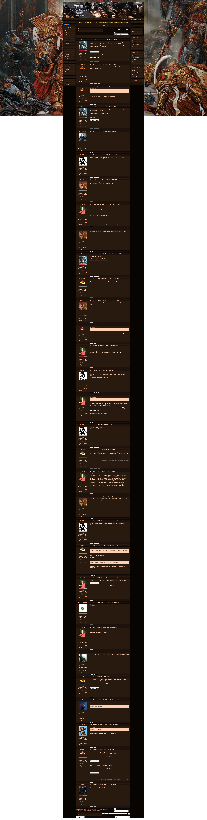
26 (117, 652)
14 (117, 345)
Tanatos (82, 64)
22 (117, 545)
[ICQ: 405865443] (97, 61)
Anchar (83, 724)
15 (117, 370)
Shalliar (83, 86)
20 (117, 496)
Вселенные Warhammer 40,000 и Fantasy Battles (95, 32)
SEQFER (82, 154)
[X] (69, 24)
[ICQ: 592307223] (99, 83)
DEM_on (82, 179)
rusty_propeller (82, 602)
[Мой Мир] (68, 24)
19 (116, 471)
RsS (142, 19)
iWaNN (82, 545)
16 (117, 395)
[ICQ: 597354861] (95, 104)
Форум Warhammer (80, 32)
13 (120, 325)
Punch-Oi (82, 204)
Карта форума (136, 76)
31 (117, 784)
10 (120, 253)
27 (117, 676)
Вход (125, 19)
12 (120, 300)
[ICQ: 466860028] (97, 177)
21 (117, 520)
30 (117, 749)
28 (118, 700)
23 (117, 577)
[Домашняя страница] (95, 61)
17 (117, 424)
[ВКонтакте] (64, 24)
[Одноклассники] (66, 24)
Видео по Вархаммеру (86, 33)
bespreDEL (83, 676)
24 (120, 602)
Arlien (82, 39)
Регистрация (131, 19)
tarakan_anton (83, 652)
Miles (82, 700)
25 (120, 627)
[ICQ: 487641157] (95, 747)
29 (117, 724)
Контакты (137, 19)
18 (116, 449)
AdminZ (82, 784)
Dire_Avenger (82, 131)
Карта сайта (136, 74)
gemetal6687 (82, 278)
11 (120, 278)
